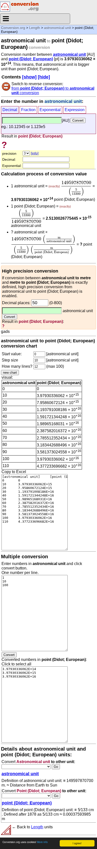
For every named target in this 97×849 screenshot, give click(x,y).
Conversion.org (13, 28)
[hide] (44, 76)
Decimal (9, 110)
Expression (75, 110)
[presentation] (76, 188)
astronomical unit (57, 28)
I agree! (77, 843)
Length (34, 28)
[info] (35, 153)
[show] (29, 76)
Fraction (28, 110)
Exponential (50, 110)
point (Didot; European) (31, 59)
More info (42, 842)
